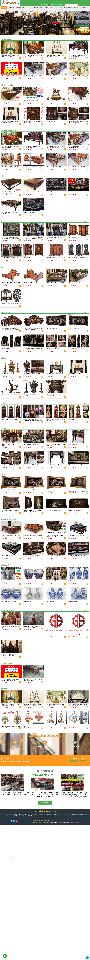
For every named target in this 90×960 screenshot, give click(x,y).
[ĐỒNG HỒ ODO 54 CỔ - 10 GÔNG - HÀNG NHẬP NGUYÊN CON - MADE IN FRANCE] (33, 411)
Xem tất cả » (86, 85)
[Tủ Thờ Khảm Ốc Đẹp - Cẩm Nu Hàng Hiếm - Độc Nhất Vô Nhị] (33, 113)
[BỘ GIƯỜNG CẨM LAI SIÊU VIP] (33, 275)
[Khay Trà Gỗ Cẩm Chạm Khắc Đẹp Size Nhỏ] (33, 527)
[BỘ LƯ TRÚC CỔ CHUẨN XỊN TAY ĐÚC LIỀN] (56, 366)
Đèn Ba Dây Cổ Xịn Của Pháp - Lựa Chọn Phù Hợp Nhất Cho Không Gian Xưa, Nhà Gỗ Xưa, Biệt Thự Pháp (78, 77)
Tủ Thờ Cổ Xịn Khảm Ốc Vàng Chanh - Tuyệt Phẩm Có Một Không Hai (78, 122)
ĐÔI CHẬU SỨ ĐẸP (28, 581)
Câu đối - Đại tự (40, 7)
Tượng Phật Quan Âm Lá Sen (53, 634)
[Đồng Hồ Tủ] (78, 411)
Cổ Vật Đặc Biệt (11, 7)
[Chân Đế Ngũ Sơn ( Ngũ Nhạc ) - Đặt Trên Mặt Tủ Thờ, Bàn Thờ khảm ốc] (11, 457)
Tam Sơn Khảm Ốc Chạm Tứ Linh (76, 464)
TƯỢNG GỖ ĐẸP (83, 7)
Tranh (60, 7)
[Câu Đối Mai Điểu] (78, 341)
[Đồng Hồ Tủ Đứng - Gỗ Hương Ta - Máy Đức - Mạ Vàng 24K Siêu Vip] (56, 411)
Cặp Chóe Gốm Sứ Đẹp (52, 601)
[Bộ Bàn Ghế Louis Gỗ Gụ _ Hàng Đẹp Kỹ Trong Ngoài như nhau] (56, 68)
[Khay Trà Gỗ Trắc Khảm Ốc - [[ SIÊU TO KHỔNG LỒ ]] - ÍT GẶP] (56, 527)
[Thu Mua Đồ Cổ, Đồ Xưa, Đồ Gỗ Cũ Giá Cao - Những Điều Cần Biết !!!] (33, 671)
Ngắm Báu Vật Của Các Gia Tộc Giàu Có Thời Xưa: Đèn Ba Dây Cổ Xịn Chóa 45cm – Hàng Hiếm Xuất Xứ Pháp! (11, 726)
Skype (60, 4)
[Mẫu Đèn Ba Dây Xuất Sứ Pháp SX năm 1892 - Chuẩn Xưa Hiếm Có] (56, 47)
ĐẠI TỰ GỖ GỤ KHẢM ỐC (52, 328)
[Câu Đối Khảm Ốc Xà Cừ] (11, 341)
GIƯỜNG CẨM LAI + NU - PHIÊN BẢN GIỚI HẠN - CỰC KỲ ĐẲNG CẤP (11, 283)
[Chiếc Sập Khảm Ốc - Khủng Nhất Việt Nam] (78, 184)
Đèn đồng (11, 10)
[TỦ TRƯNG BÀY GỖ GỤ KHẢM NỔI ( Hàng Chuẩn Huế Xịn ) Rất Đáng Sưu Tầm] (78, 250)
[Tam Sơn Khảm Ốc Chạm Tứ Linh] (78, 457)
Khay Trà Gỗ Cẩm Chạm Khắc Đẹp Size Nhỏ (33, 535)
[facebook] (11, 821)
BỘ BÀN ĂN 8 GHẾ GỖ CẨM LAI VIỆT (54, 166)
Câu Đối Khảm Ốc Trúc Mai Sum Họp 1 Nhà (33, 348)
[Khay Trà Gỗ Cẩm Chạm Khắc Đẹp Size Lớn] (11, 527)
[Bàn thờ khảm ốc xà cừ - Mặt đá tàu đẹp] (33, 457)
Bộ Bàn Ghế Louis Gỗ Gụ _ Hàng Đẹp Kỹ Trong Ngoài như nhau (55, 76)
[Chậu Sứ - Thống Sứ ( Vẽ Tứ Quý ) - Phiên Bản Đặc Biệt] (11, 573)
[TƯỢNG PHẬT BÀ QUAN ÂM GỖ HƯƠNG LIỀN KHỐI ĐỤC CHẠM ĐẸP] (11, 646)
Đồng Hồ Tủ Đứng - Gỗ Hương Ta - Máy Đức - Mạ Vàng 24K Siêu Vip (56, 420)
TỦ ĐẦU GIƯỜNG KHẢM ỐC (30, 257)
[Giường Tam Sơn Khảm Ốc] (78, 275)
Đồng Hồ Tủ (71, 419)
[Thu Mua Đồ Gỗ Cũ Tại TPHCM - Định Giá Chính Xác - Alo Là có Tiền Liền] (11, 68)
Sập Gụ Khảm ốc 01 (51, 192)
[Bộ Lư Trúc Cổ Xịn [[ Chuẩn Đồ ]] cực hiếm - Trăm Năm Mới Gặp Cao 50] (33, 93)
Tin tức (49, 2)
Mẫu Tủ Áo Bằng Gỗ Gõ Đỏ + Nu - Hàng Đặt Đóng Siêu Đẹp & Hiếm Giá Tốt (56, 258)
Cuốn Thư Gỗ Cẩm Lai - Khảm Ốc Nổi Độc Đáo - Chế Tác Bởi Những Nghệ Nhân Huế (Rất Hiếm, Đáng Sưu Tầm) (10, 329)
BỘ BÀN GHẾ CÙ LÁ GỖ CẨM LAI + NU (10, 166)
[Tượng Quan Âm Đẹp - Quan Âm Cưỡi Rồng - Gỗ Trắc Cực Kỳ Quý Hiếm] (33, 618)
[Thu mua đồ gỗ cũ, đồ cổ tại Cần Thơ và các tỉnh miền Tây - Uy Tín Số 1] (12, 782)
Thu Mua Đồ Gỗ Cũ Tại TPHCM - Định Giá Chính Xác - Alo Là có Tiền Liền (10, 76)
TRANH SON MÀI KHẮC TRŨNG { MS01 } (33, 490)
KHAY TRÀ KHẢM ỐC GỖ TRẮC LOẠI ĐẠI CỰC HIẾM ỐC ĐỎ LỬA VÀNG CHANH (78, 556)
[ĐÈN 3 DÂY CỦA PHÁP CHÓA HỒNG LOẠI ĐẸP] (33, 717)
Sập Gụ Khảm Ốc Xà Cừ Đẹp (30, 212)
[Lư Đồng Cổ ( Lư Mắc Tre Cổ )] (56, 93)
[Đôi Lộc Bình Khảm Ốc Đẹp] (56, 573)
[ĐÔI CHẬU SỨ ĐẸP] (33, 573)
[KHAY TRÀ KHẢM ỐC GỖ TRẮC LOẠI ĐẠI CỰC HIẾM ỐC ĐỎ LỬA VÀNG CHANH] (78, 548)
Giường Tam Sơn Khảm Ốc (74, 282)
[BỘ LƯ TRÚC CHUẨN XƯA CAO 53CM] (33, 366)
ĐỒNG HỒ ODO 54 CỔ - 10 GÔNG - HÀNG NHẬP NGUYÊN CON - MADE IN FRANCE (33, 420)
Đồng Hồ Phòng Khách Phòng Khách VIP (10, 419)
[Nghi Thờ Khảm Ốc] (78, 436)
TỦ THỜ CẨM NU (72, 237)
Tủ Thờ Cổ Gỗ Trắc (51, 121)
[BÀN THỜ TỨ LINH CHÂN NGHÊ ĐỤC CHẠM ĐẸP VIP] (11, 436)
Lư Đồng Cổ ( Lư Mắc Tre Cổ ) (53, 100)
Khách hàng (55, 2)
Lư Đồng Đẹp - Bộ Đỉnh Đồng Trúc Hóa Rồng (11, 394)
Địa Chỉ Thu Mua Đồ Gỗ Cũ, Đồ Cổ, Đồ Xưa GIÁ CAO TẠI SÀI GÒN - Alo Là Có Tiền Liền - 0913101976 (45, 795)
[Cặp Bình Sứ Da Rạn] (33, 593)
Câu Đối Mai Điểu (73, 348)
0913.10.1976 (53, 4)
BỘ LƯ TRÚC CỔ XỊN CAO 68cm (8, 373)
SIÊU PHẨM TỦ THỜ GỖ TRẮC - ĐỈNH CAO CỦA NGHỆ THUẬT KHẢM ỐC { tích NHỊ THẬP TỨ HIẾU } (33, 238)
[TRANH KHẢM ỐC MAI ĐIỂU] (78, 502)
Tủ (30, 7)
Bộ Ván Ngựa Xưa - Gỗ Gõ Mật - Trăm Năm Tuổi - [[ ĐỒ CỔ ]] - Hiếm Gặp (11, 101)
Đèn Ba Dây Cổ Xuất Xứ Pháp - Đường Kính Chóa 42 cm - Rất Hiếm (78, 705)
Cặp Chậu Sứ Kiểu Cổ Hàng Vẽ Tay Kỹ (10, 601)
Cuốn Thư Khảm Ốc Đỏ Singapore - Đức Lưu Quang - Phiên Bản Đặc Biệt (33, 329)
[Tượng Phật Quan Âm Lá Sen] (56, 622)
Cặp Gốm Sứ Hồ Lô (73, 601)
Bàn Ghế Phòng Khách (21, 7)
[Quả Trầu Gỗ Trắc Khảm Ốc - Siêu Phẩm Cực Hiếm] (56, 548)
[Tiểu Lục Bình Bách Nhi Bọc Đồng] (78, 573)
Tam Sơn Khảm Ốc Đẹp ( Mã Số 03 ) (31, 444)
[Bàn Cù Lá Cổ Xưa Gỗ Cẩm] (78, 93)
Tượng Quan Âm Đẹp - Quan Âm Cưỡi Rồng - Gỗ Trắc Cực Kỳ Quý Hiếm (33, 627)
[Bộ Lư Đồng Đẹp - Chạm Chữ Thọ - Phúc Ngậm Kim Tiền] (33, 386)
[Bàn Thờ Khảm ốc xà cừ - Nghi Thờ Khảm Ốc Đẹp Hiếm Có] (56, 457)
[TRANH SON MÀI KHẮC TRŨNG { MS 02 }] (11, 482)
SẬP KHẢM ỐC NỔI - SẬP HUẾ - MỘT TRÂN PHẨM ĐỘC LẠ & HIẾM (11, 192)
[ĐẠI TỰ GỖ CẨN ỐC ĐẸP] (78, 320)
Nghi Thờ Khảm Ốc (73, 444)
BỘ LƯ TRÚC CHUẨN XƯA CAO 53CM (32, 373)
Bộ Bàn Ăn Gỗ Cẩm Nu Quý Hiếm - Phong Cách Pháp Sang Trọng (33, 56)
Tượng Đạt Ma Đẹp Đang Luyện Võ (76, 634)
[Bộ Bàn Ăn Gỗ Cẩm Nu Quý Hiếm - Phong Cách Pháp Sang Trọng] (33, 47)
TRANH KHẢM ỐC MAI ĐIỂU (75, 510)
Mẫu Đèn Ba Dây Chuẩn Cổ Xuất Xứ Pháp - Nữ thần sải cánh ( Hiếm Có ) (11, 56)
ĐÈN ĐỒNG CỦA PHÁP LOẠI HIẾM (54, 725)
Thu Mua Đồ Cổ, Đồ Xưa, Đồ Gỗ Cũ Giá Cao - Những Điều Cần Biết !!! (33, 680)
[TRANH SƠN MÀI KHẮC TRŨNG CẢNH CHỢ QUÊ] (11, 502)
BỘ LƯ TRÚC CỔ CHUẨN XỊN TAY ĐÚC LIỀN (56, 373)
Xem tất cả (45, 802)
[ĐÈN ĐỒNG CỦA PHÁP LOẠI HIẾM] (56, 717)
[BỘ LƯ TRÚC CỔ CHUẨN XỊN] (78, 366)
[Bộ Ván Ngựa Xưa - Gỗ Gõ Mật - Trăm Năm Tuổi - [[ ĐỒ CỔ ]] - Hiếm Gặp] (11, 93)
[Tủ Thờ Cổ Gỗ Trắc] (56, 113)
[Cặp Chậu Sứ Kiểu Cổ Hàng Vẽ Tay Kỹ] (11, 593)
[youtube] (17, 821)
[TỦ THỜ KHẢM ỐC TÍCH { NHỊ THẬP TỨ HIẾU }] (56, 229)
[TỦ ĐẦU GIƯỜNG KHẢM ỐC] (33, 250)
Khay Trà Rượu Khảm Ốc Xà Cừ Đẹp (76, 535)
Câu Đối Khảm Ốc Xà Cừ (7, 348)
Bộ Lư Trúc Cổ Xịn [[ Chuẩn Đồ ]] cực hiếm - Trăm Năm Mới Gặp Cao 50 (33, 101)
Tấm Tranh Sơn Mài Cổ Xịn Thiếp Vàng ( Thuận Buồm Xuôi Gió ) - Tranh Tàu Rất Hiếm (78, 490)
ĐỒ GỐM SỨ (76, 7)
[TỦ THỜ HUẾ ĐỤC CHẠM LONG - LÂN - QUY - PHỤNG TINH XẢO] (11, 250)
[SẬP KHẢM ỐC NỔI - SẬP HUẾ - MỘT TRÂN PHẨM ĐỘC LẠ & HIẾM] (11, 184)
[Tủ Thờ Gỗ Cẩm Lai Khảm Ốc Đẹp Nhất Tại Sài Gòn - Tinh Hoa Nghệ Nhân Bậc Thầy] (11, 229)
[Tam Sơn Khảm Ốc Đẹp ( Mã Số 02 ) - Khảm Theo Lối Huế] (56, 436)
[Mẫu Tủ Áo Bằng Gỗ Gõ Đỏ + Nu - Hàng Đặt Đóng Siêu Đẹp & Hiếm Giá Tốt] (56, 250)
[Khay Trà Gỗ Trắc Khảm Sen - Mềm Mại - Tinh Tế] (33, 548)
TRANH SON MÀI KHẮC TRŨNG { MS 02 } (10, 490)
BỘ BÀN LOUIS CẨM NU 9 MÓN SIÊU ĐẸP (78, 166)
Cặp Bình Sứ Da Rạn (28, 601)
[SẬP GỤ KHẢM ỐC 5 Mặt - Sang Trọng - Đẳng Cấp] (11, 204)
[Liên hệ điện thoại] (4, 955)
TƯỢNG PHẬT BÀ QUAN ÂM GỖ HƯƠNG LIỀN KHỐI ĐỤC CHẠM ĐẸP (10, 655)
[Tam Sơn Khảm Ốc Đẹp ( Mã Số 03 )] (33, 436)
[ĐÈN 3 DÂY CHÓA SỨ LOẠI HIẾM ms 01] (78, 717)
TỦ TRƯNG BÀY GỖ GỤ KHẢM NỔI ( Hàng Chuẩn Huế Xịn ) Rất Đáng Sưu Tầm (78, 258)
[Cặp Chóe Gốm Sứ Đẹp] (56, 593)
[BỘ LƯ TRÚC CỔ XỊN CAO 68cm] (11, 366)
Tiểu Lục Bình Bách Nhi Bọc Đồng (76, 581)
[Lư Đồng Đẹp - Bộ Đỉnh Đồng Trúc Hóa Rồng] (11, 386)
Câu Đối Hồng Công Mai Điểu (53, 348)
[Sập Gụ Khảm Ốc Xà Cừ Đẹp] (33, 204)
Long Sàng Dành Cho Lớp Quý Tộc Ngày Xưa (11, 303)
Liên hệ (76, 2)
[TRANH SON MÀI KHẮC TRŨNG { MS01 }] (33, 482)
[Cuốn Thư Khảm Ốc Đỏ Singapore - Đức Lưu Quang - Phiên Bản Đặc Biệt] (33, 320)
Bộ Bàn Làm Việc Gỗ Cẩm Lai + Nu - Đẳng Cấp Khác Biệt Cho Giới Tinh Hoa (33, 167)
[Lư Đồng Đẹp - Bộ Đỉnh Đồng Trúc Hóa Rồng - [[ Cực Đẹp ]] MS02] (56, 386)
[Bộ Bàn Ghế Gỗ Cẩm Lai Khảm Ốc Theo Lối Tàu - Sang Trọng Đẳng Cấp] (33, 68)
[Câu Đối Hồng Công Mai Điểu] (56, 341)
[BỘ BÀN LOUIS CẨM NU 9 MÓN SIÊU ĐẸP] (78, 159)
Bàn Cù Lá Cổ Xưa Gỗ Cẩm (74, 100)
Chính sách (63, 2)
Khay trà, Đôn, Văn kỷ (68, 7)
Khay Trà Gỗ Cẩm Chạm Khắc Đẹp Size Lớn (11, 535)
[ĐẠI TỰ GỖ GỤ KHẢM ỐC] (56, 320)
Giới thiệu (43, 2)
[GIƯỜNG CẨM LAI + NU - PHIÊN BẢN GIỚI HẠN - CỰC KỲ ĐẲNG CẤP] (11, 275)
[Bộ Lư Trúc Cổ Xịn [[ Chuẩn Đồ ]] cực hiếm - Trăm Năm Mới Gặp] (11, 113)
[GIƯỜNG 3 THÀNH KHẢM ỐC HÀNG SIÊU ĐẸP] (56, 275)
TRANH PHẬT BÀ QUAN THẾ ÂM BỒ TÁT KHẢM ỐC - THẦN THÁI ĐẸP (33, 511)
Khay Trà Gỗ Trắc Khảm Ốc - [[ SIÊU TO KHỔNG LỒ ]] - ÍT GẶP (55, 536)
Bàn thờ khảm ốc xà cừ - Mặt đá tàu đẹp (33, 464)
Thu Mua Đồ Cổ (4, 10)
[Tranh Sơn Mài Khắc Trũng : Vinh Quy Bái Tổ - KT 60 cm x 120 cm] (56, 482)
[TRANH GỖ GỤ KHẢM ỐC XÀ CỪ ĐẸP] (56, 502)
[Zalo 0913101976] (87, 958)
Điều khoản (70, 2)
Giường (34, 7)
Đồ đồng (47, 7)
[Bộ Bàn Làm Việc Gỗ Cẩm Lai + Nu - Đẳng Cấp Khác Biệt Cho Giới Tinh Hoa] (33, 159)
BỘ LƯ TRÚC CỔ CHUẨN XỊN (75, 373)
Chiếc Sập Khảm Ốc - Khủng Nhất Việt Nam (78, 192)
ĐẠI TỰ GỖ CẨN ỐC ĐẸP (74, 328)
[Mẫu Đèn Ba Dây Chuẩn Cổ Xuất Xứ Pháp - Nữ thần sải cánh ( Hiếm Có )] (11, 47)
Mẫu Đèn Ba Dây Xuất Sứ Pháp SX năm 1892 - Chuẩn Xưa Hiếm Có (55, 56)
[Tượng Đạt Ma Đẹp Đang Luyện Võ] (78, 622)
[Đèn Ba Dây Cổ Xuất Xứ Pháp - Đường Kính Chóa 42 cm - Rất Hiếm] (78, 696)
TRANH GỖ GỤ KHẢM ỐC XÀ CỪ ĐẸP (55, 510)
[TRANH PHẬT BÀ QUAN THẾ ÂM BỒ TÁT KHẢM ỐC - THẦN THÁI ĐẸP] (33, 502)
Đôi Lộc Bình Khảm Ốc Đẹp (52, 581)
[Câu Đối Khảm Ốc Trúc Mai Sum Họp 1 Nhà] (33, 341)
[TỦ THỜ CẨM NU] (78, 229)
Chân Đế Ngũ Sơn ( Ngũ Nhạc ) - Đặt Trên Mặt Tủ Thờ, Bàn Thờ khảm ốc (10, 465)
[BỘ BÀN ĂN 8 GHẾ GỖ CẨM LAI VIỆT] (56, 159)
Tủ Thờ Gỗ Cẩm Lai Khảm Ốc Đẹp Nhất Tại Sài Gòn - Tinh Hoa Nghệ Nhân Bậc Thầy (11, 238)
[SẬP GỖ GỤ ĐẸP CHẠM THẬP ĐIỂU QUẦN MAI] (33, 184)
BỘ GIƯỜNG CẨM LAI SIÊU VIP (31, 282)
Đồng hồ (52, 7)
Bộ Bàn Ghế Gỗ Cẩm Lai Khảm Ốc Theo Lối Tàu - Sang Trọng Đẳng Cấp (33, 76)
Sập (28, 7)
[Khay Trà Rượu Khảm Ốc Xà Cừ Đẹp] (78, 527)
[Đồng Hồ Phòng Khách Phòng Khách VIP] (11, 411)
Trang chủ (3, 7)
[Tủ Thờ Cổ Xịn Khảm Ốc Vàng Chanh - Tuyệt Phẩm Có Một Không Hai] (78, 113)
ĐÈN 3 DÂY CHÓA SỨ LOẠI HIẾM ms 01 (77, 725)
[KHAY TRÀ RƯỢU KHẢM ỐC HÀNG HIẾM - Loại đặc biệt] (11, 548)
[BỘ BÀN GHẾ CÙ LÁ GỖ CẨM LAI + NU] (11, 159)
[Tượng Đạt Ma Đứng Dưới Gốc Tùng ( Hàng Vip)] (11, 618)
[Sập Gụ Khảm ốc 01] (56, 184)
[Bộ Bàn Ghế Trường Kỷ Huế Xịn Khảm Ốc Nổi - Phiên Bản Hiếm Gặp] (78, 47)
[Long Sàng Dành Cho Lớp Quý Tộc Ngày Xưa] (11, 295)
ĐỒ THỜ (56, 7)
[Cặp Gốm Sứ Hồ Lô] (78, 593)
